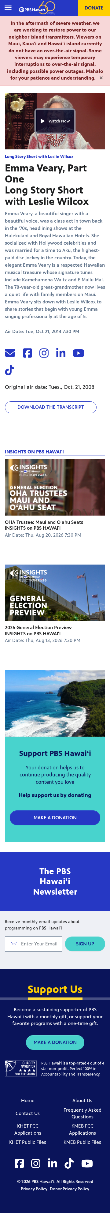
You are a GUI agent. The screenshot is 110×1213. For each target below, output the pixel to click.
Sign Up (85, 944)
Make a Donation (55, 818)
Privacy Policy (34, 1189)
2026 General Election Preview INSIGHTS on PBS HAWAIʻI (38, 630)
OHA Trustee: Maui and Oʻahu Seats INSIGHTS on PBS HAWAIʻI (44, 525)
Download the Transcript (50, 407)
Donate (94, 8)
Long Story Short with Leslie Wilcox (39, 156)
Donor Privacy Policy (69, 1189)
